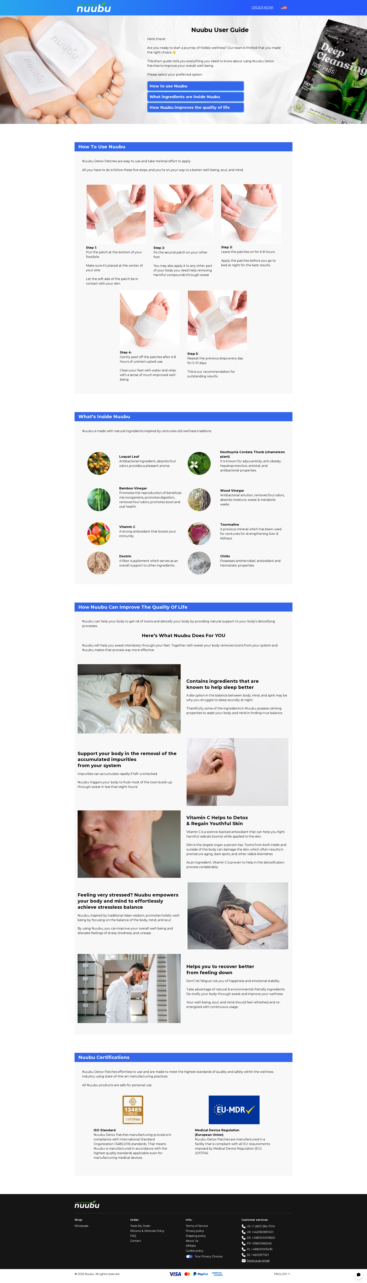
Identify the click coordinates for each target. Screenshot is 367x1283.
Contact (135, 1241)
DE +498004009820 (261, 1237)
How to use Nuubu (168, 86)
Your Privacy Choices (208, 1256)
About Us (192, 1241)
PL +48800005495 (259, 1249)
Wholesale (82, 1226)
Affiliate (191, 1245)
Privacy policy (195, 1231)
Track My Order (140, 1226)
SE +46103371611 (258, 1255)
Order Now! (262, 7)
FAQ (133, 1236)
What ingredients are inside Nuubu (184, 96)
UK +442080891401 (260, 1232)
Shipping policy (196, 1236)
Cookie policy (194, 1250)
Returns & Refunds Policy (147, 1231)
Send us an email (258, 1260)
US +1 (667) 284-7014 (261, 1226)
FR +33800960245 (259, 1243)
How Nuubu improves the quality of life (189, 107)
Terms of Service (197, 1226)
